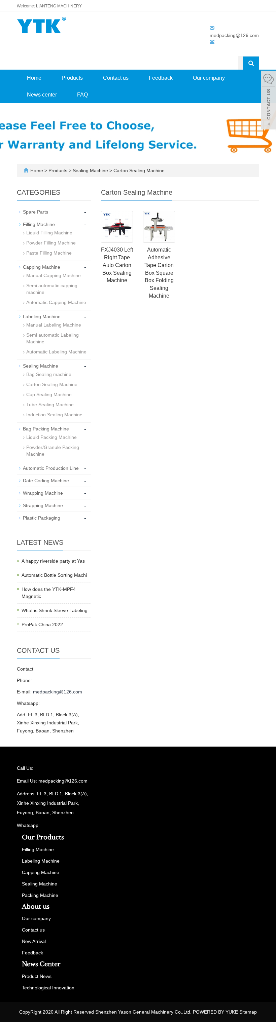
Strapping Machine (43, 505)
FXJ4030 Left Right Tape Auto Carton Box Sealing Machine (117, 265)
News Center (41, 964)
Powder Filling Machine (51, 242)
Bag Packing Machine (46, 428)
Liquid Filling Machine (49, 232)
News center (42, 95)
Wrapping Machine (43, 493)
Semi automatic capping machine (51, 289)
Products (72, 78)
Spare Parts (35, 212)
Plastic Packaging (41, 518)
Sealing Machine (90, 170)
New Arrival (34, 941)
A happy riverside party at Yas (53, 561)
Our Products (43, 837)
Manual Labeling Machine (53, 325)
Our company (209, 78)
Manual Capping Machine (53, 275)
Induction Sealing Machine (54, 414)
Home (34, 78)
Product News (36, 976)
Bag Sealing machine (48, 374)
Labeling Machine (42, 316)
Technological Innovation (48, 987)
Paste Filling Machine (49, 253)
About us (35, 906)
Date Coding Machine (46, 480)
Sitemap (248, 1012)
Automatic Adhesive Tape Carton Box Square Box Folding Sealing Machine (159, 273)
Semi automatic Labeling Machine (52, 338)
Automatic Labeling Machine (56, 351)
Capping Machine (41, 267)
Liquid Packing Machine (51, 437)
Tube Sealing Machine (50, 404)
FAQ (82, 95)
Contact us (116, 78)
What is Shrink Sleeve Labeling (55, 610)
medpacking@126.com (234, 35)
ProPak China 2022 (42, 624)
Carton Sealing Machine (138, 170)
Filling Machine (39, 224)
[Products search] (251, 63)
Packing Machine (40, 895)
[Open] (268, 101)
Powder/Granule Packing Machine (52, 451)
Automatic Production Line (51, 468)
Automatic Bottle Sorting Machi (54, 575)
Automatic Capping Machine (56, 302)
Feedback (161, 78)
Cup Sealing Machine (49, 394)
